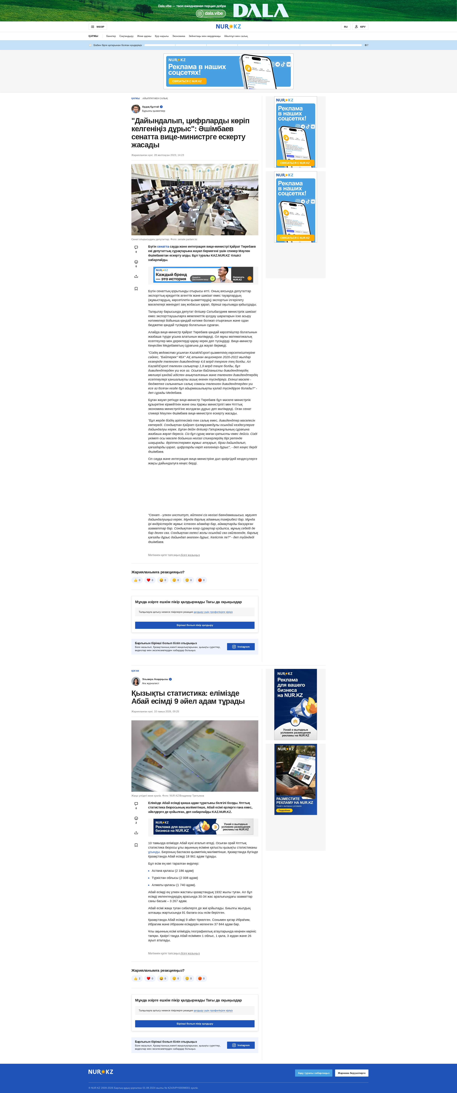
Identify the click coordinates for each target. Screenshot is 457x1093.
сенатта (163, 246)
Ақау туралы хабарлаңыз (314, 1073)
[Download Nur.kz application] (228, 10)
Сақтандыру (126, 36)
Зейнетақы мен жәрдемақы (205, 36)
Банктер (111, 36)
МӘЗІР (100, 26)
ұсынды (154, 852)
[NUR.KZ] (228, 27)
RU (346, 26)
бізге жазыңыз (190, 555)
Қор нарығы (162, 36)
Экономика (178, 36)
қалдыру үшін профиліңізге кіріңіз (213, 611)
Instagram (244, 646)
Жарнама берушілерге (352, 1073)
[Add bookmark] (136, 289)
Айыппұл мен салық (236, 36)
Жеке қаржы (144, 36)
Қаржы (93, 36)
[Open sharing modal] (136, 276)
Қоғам (135, 671)
